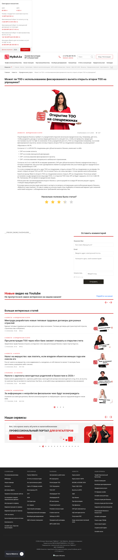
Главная (17, 67)
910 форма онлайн (100, 492)
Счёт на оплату (9, 514)
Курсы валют (76, 475)
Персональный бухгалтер (43, 62)
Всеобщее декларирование (59, 62)
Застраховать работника (57, 475)
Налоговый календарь (34, 509)
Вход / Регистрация (104, 57)
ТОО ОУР (52, 490)
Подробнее (25, 49)
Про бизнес (75, 497)
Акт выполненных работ (34, 482)
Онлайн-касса (99, 531)
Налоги (68, 67)
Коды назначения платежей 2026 (80, 521)
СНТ (28, 494)
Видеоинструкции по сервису (13, 507)
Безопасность (9, 522)
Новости (7, 67)
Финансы (83, 67)
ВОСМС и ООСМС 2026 (79, 482)
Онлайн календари (100, 516)
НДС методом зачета (78, 512)
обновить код (79, 277)
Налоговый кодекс (100, 524)
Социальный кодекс (101, 527)
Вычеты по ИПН (77, 490)
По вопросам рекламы (11, 475)
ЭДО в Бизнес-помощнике (35, 520)
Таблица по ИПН (54, 516)
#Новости (21, 133)
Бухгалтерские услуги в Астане (14, 518)
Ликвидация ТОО (55, 494)
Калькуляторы (72, 62)
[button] (54, 407)
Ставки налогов (54, 512)
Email (75, 249)
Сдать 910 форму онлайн (34, 486)
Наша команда (9, 482)
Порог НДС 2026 (77, 486)
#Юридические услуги (34, 133)
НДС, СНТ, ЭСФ (75, 67)
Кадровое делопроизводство (103, 507)
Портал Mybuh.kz (32, 475)
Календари (110, 62)
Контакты (8, 486)
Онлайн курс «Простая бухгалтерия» (11, 526)
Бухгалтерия (29, 67)
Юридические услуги (99, 62)
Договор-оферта (10, 490)
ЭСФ (28, 497)
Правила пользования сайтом (14, 494)
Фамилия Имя (78, 241)
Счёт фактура (31, 501)
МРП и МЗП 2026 (55, 524)
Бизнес (22, 67)
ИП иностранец (54, 501)
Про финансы (76, 505)
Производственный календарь (36, 512)
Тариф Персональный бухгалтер (101, 476)
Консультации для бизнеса (103, 499)
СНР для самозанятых (79, 509)
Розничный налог (55, 505)
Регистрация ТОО (55, 482)
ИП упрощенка (54, 478)
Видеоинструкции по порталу (13, 510)
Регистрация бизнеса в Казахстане (102, 511)
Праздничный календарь (57, 520)
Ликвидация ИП (54, 497)
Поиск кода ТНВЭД (100, 520)
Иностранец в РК (32, 490)
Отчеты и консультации (34, 478)
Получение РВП (76, 516)
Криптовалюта (104, 67)
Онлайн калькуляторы (101, 495)
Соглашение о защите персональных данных (11, 498)
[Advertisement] (59, 220)
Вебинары (8, 478)
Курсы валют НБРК (78, 478)
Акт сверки (30, 505)
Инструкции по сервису (12, 503)
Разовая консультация (57, 509)
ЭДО (73, 494)
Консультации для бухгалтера (104, 503)
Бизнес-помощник (29, 62)
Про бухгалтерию (77, 501)
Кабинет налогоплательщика (41, 67)
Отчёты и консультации (84, 62)
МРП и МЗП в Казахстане (58, 67)
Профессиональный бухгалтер (13, 62)
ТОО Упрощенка (54, 486)
